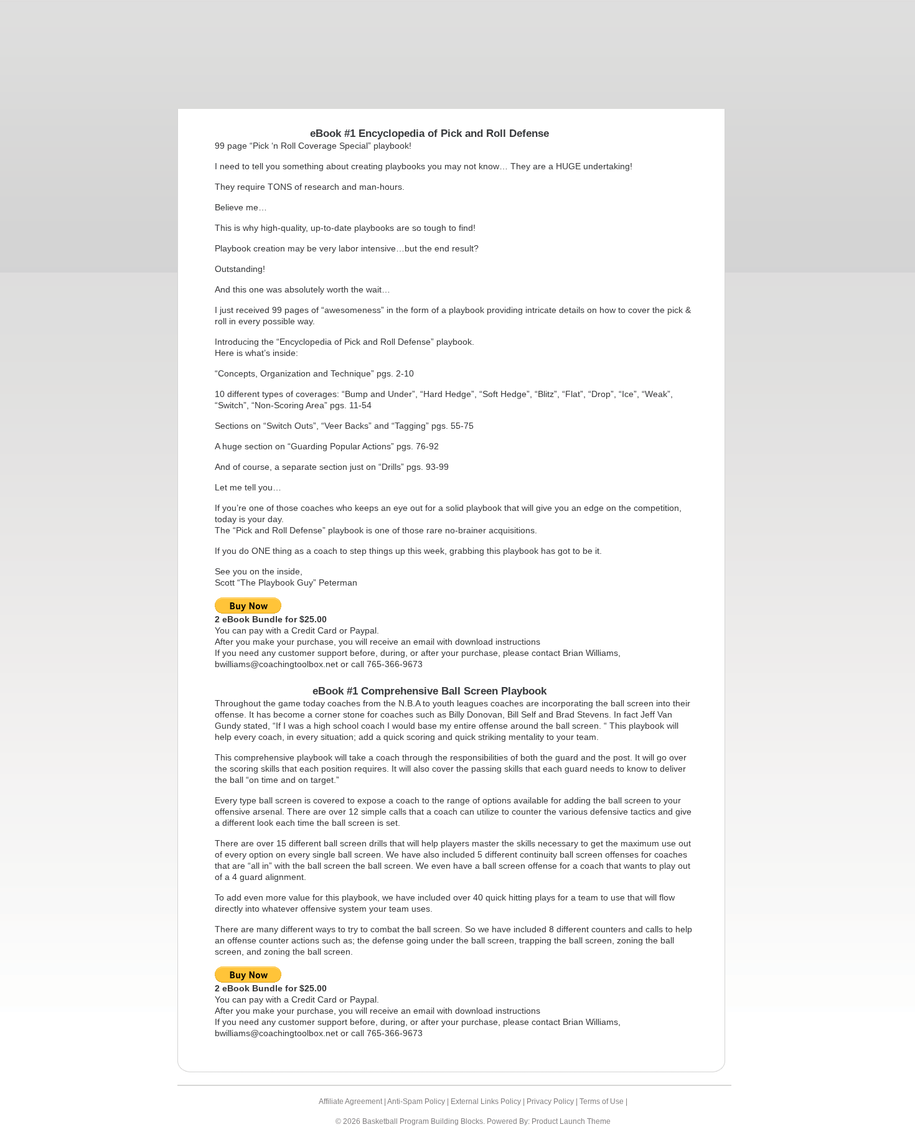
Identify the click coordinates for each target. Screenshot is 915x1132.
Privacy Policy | (553, 1101)
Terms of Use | (603, 1101)
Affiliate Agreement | (353, 1101)
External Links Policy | (489, 1101)
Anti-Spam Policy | (419, 1101)
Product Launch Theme (571, 1121)
